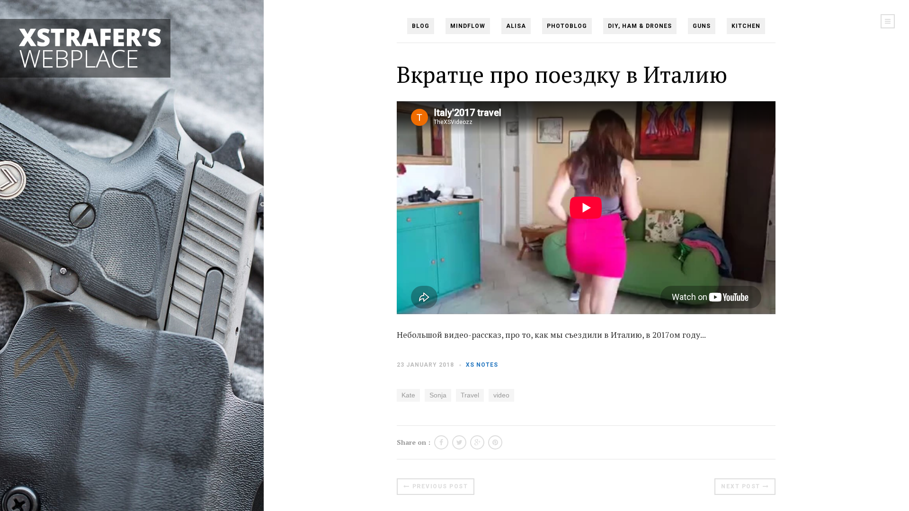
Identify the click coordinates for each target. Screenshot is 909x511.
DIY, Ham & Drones (640, 26)
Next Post (740, 486)
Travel (470, 395)
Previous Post (440, 486)
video (501, 395)
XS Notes (482, 364)
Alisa (516, 26)
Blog (420, 26)
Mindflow (467, 26)
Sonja (437, 395)
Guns (702, 26)
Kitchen (745, 26)
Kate (408, 395)
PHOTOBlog (567, 26)
